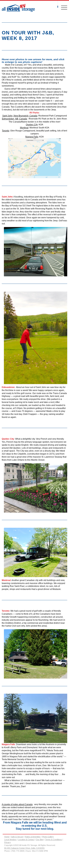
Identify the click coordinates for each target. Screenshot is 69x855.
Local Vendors (10, 839)
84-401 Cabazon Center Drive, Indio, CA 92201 (24, 848)
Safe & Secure (17, 837)
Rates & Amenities (33, 837)
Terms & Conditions (53, 839)
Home (6, 837)
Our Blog (40, 839)
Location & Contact (26, 839)
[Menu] (62, 7)
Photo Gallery (48, 837)
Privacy (7, 842)
